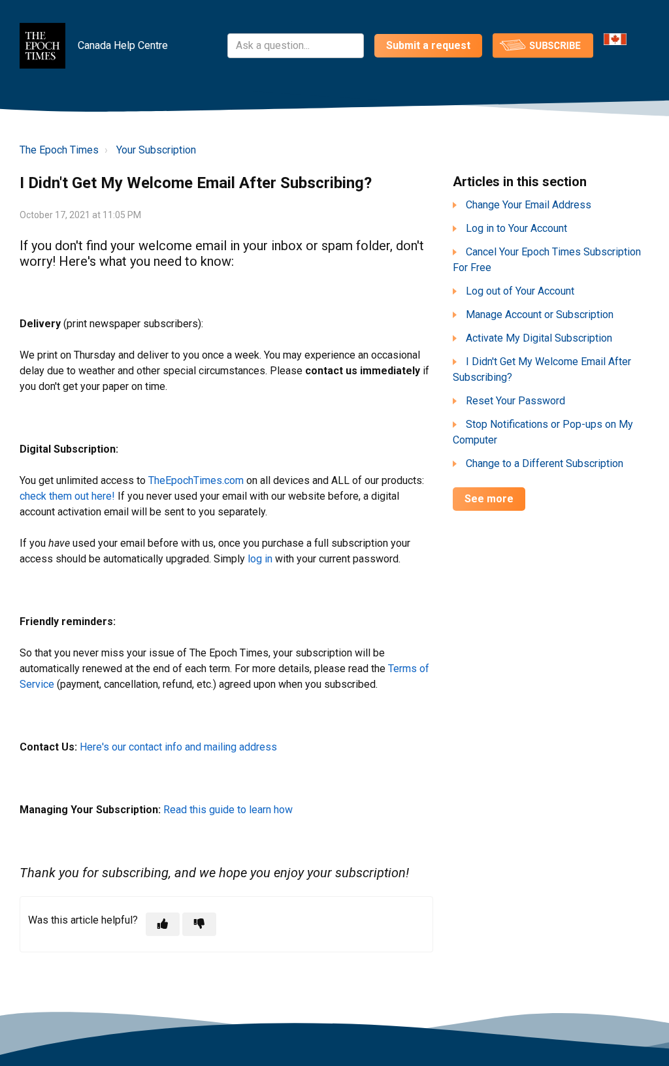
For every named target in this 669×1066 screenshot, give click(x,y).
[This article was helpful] (163, 924)
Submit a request (428, 45)
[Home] (42, 46)
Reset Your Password (515, 401)
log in (260, 559)
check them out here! (67, 496)
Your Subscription (156, 150)
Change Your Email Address (528, 205)
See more (489, 499)
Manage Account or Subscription (539, 314)
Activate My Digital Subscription (539, 338)
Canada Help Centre (123, 45)
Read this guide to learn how (228, 809)
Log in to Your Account (516, 228)
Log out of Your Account (520, 291)
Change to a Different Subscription (544, 463)
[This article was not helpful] (199, 924)
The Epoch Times (59, 150)
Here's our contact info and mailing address (178, 747)
